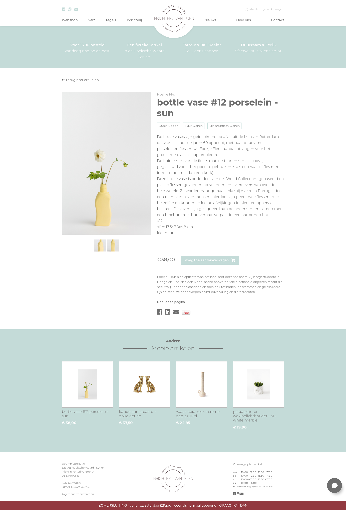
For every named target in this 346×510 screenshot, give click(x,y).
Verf (91, 20)
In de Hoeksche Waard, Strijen (145, 51)
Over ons (243, 20)
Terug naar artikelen (82, 80)
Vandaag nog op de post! (87, 48)
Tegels (110, 20)
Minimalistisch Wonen (224, 126)
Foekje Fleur (167, 94)
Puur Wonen (194, 126)
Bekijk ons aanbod (201, 48)
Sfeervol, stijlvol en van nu (258, 48)
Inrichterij (134, 20)
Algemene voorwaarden (78, 494)
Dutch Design (168, 126)
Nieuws (210, 20)
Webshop (70, 20)
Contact (277, 20)
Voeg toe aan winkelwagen (207, 260)
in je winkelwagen (264, 9)
